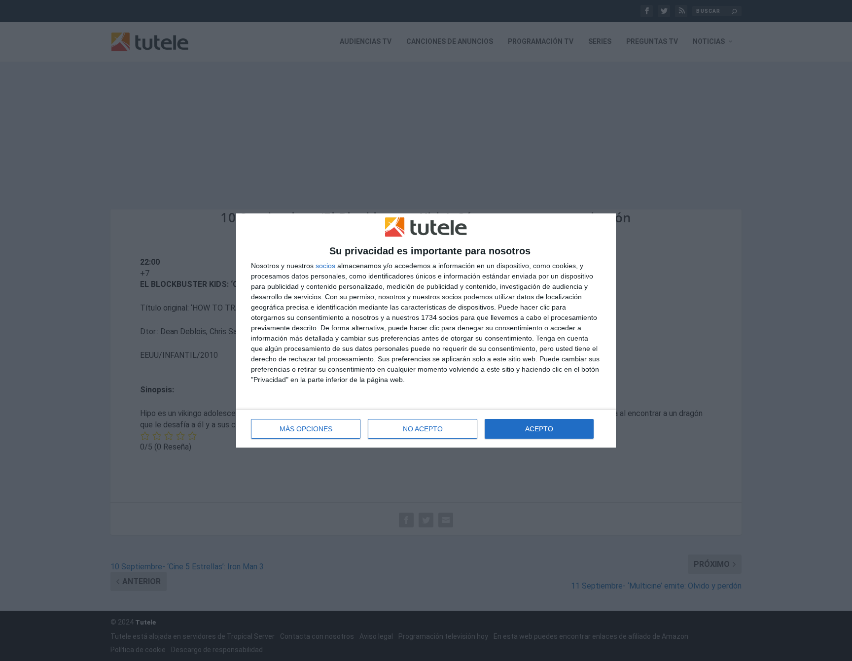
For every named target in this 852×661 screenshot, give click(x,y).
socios (325, 265)
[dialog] (426, 330)
